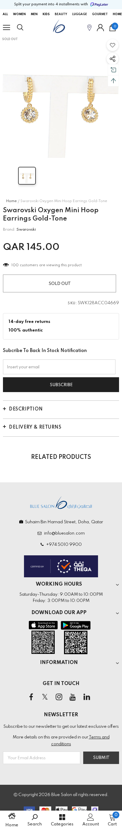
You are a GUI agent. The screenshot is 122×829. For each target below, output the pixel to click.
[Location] (89, 27)
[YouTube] (73, 697)
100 (15, 265)
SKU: (72, 303)
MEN (34, 14)
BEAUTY (61, 14)
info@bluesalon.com (63, 533)
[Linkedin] (86, 697)
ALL (5, 14)
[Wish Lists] (112, 45)
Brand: (9, 230)
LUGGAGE (79, 14)
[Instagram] (59, 697)
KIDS (46, 14)
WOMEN (19, 14)
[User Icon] (100, 27)
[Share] (112, 59)
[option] (61, 97)
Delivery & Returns (35, 427)
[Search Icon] (26, 27)
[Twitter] (45, 697)
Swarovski (26, 230)
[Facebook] (31, 697)
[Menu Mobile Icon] (6, 27)
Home (11, 201)
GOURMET (100, 14)
